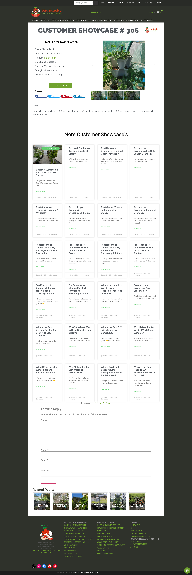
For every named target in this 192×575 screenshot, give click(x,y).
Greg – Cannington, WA (118, 505)
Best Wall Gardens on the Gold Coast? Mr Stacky (80, 151)
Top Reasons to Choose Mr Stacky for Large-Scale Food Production (47, 249)
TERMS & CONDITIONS (37, 551)
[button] (40, 20)
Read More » (40, 191)
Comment (46, 420)
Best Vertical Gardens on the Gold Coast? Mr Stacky (144, 151)
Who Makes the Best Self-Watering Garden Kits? (79, 370)
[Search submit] (95, 3)
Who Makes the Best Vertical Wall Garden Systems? (144, 330)
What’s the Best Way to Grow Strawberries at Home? (80, 330)
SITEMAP (48, 553)
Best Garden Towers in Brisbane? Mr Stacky (111, 210)
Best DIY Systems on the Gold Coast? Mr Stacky (47, 172)
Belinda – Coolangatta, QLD (41, 505)
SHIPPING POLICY (50, 551)
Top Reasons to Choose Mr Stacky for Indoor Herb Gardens (78, 249)
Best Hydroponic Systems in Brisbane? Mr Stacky (79, 210)
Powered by (127, 573)
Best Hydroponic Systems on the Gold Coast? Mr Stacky (112, 151)
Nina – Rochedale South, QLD (60, 505)
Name (44, 450)
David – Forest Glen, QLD (79, 505)
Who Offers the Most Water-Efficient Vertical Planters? (47, 370)
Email (44, 460)
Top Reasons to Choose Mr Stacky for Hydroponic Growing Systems (45, 289)
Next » (109, 403)
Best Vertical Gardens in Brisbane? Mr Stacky (145, 210)
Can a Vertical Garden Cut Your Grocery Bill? (142, 288)
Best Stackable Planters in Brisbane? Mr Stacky (47, 210)
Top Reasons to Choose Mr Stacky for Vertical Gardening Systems (79, 289)
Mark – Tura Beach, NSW (98, 505)
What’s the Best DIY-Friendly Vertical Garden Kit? (111, 330)
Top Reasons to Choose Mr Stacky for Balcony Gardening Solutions (111, 249)
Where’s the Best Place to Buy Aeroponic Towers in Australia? (144, 371)
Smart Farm (50, 57)
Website (45, 470)
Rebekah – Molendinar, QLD (137, 505)
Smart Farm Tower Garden (60, 42)
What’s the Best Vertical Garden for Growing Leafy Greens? (46, 331)
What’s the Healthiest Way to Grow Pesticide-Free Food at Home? (112, 289)
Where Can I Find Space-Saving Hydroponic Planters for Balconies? (111, 371)
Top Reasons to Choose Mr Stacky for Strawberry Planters (143, 249)
